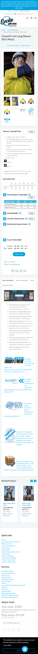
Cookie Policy (6, 550)
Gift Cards (5, 589)
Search (4, 540)
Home (3, 30)
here (11, 257)
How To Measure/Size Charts (11, 552)
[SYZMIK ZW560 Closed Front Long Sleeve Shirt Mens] (19, 73)
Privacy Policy (6, 548)
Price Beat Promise (8, 579)
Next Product (25, 45)
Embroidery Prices (7, 571)
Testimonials (6, 554)
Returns (4, 583)
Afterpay (4, 587)
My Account (16, 11)
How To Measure (22, 280)
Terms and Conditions (9, 546)
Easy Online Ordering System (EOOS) (13, 585)
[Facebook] (4, 630)
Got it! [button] (19, 650)
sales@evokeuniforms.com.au (25, 14)
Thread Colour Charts (8, 560)
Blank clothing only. (19, 470)
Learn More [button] (7, 645)
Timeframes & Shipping (9, 558)
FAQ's (10, 11)
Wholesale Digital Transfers (10, 595)
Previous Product (13, 45)
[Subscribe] (34, 622)
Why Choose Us (8, 280)
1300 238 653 (10, 14)
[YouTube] (19, 630)
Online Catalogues (7, 556)
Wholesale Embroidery (9, 593)
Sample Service (6, 577)
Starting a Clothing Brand (10, 597)
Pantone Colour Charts (9, 562)
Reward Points (6, 591)
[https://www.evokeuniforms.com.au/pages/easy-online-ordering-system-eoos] (19, 295)
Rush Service (6, 575)
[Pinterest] (9, 630)
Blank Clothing (6, 581)
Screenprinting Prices (8, 573)
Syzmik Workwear (13, 30)
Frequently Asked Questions (11, 542)
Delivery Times (8, 285)
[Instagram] (14, 630)
